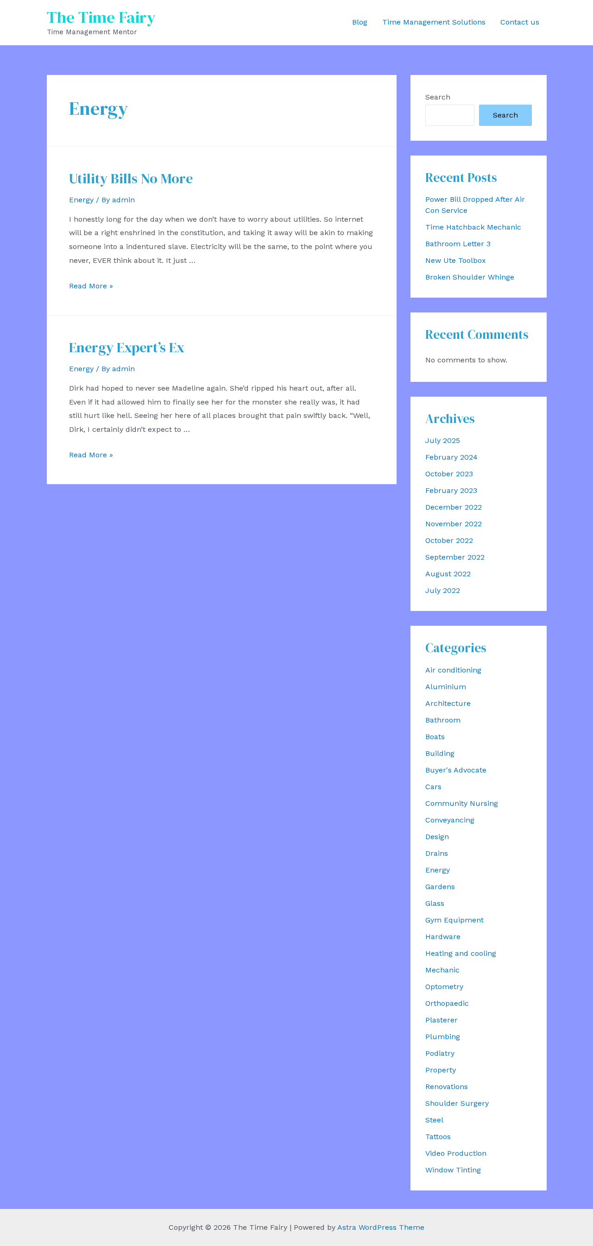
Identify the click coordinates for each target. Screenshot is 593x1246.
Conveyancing (449, 820)
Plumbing (442, 1036)
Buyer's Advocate (455, 770)
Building (439, 753)
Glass (434, 903)
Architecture (448, 703)
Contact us (519, 22)
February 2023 (451, 490)
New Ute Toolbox (455, 260)
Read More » (91, 285)
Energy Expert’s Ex (126, 347)
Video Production (455, 1153)
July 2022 (442, 590)
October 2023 (449, 473)
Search (437, 97)
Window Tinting (453, 1169)
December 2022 (453, 507)
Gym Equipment (454, 920)
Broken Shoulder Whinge (469, 277)
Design (437, 836)
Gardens (440, 886)
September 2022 (455, 557)
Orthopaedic (447, 1003)
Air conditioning (453, 670)
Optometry (444, 986)
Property (440, 1069)
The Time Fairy (101, 17)
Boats (435, 736)
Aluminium (445, 686)
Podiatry (439, 1053)
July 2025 (442, 440)
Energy (81, 199)
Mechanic (442, 970)
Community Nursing (461, 803)
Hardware (443, 936)
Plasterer (441, 1019)
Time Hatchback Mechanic (473, 227)
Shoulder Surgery (457, 1103)
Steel (434, 1119)
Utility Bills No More (131, 178)
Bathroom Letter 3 (458, 243)
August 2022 (448, 573)
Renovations (446, 1086)
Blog (359, 22)
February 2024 (451, 457)
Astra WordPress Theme (380, 1227)
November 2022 (453, 523)
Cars (433, 786)
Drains (436, 853)
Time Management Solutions (434, 22)
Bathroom (443, 720)
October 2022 (449, 540)
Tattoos (438, 1136)
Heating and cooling (460, 953)
